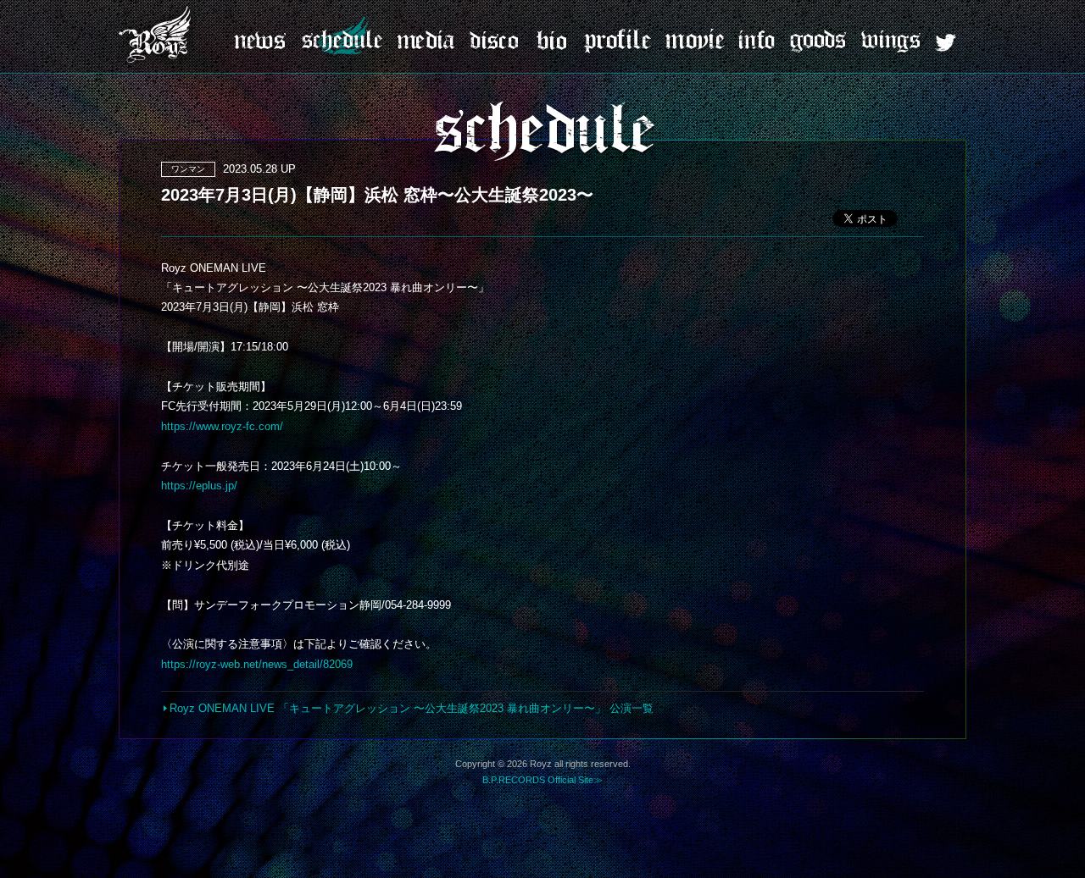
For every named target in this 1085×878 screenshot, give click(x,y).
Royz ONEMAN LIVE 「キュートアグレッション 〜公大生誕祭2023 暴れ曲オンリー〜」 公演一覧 (412, 708)
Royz (157, 34)
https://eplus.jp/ (199, 485)
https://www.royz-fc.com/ (222, 426)
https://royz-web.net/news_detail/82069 (257, 664)
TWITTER (945, 43)
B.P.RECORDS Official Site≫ (542, 780)
